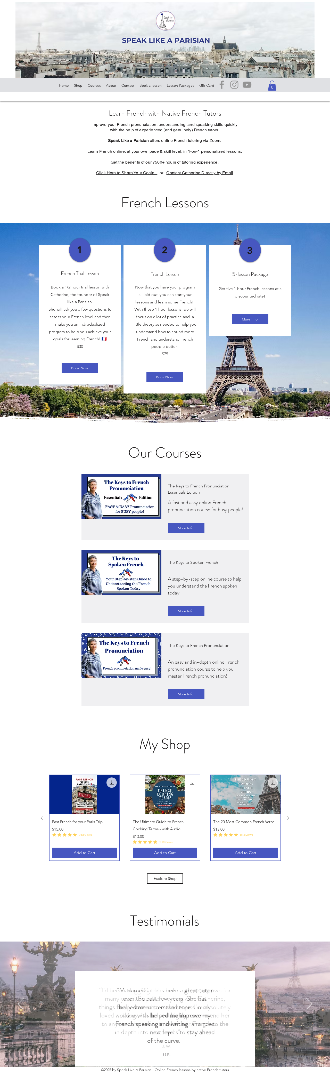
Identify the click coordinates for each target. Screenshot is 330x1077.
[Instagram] (234, 84)
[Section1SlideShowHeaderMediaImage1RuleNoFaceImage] (159, 1054)
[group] (165, 817)
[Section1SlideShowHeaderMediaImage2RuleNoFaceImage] (165, 1053)
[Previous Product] (42, 818)
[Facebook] (221, 84)
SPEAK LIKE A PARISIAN (166, 40)
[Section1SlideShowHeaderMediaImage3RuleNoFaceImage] (171, 1054)
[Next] (309, 1004)
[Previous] (21, 1004)
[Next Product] (288, 818)
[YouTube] (247, 84)
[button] (272, 86)
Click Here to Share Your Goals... (126, 172)
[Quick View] (84, 794)
